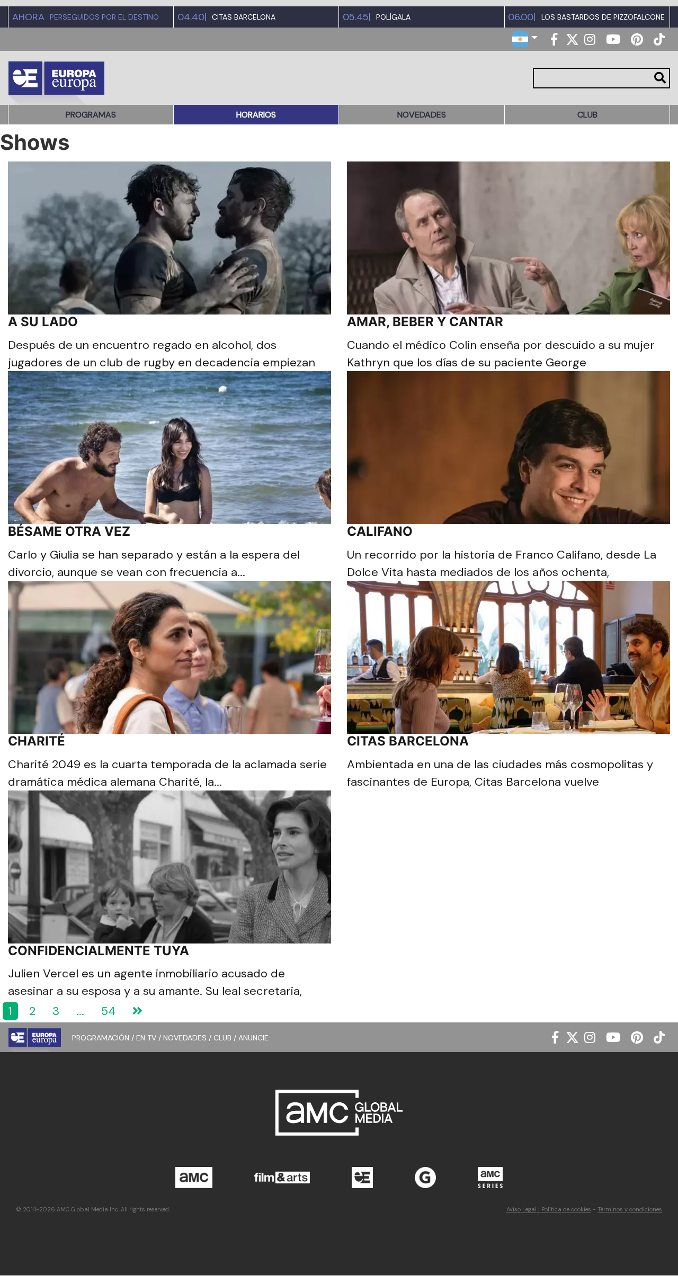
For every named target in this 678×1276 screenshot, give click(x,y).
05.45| (357, 17)
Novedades (421, 114)
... (80, 1011)
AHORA (28, 17)
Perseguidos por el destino (104, 17)
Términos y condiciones (629, 1209)
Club (587, 114)
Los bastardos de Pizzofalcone (603, 17)
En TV (146, 1038)
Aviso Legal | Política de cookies (548, 1209)
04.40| (192, 17)
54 (108, 1011)
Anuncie (253, 1038)
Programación (100, 1038)
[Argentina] (525, 38)
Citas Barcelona (243, 17)
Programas (91, 114)
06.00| (522, 17)
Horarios (256, 114)
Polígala (393, 17)
